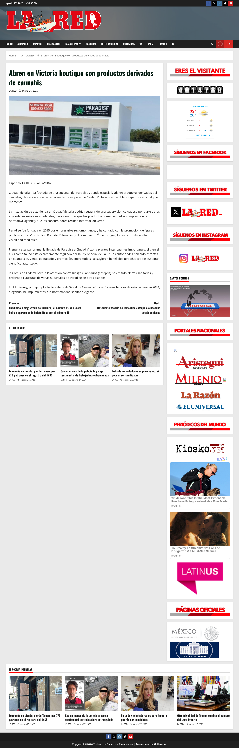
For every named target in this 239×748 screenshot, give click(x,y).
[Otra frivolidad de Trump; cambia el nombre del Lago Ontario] (203, 693)
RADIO (163, 44)
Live (228, 44)
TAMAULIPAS (71, 44)
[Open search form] (212, 44)
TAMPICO (37, 44)
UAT (141, 44)
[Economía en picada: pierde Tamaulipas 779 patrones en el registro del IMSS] (33, 350)
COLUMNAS (129, 44)
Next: (128, 308)
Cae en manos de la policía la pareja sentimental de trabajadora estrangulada (84, 373)
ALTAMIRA (22, 44)
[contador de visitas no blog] (200, 90)
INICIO (9, 44)
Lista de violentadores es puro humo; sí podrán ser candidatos (135, 373)
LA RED (13, 90)
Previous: (45, 308)
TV (173, 44)
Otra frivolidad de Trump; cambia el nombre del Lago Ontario (203, 717)
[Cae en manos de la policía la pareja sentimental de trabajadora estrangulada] (84, 350)
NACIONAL (91, 44)
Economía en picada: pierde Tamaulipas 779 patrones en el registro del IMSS (32, 373)
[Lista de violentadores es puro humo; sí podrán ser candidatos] (136, 350)
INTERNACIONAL (109, 44)
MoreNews (142, 744)
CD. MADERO (53, 44)
